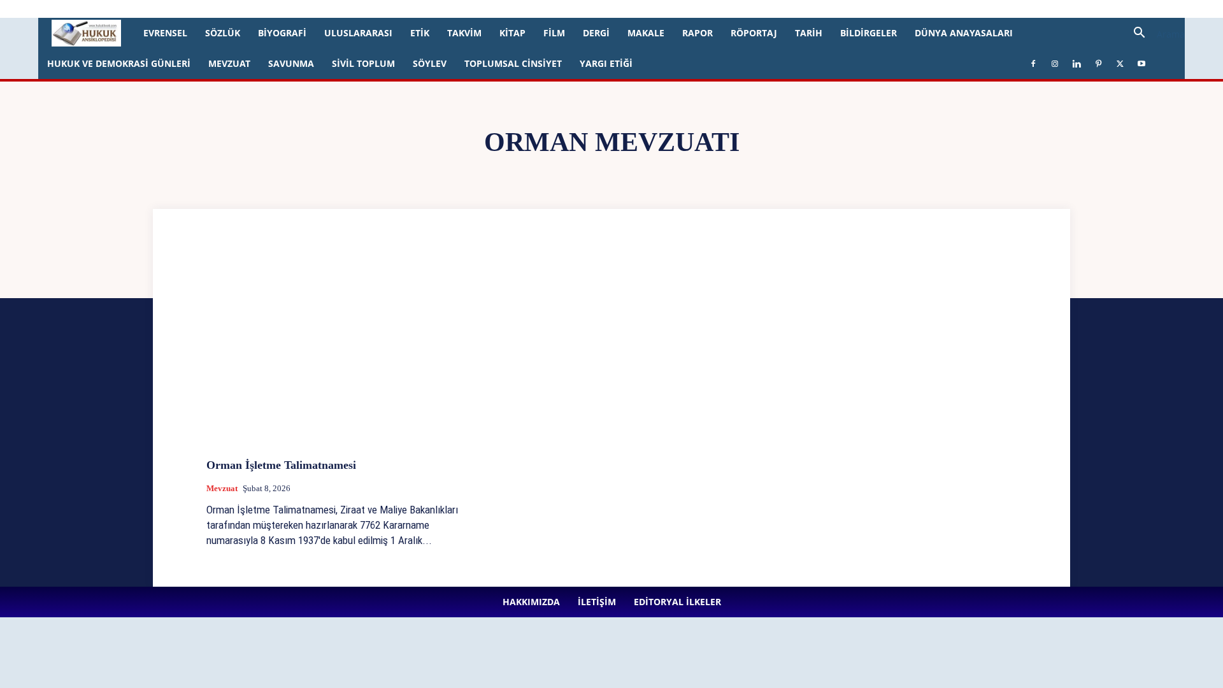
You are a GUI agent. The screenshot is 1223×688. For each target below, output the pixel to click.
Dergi (596, 33)
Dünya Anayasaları (964, 33)
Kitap (512, 33)
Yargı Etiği (606, 63)
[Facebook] (279, 9)
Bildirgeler (868, 33)
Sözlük (222, 33)
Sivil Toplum (363, 63)
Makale (645, 33)
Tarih (808, 33)
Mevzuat (229, 63)
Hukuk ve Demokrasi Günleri (118, 63)
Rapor (697, 33)
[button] (1154, 34)
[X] (363, 9)
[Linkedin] (321, 9)
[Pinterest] (342, 9)
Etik (419, 33)
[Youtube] (384, 9)
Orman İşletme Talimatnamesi (281, 465)
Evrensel (165, 33)
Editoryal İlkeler (223, 8)
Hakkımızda (131, 8)
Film (554, 33)
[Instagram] (300, 9)
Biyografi (282, 33)
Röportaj (754, 33)
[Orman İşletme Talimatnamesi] (335, 352)
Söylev (430, 63)
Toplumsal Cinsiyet (513, 63)
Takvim (464, 33)
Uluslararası (358, 33)
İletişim (174, 8)
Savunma (291, 63)
